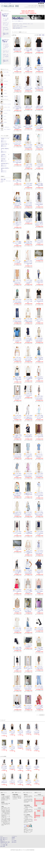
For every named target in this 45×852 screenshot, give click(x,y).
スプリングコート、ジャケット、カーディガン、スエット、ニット (23, 23)
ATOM (4, 846)
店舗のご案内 (3, 179)
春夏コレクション (3, 145)
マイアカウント (14, 836)
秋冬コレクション (3, 146)
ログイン (13, 839)
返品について (2, 840)
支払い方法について (3, 837)
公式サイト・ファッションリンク (5, 182)
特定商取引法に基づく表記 (5, 842)
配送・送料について (3, 839)
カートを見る (14, 840)
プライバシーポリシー (4, 843)
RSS (1, 846)
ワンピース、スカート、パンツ (17, 25)
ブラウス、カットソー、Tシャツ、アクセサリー (20, 26)
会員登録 (13, 837)
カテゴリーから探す (8, 3)
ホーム (2, 3)
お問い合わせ (14, 842)
